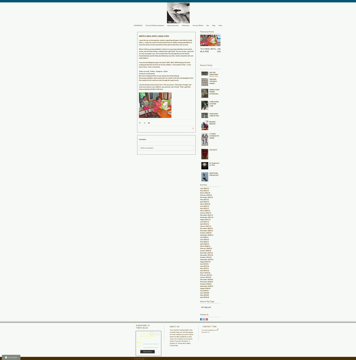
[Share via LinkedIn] (149, 123)
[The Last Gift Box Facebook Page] (218, 329)
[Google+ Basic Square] (207, 319)
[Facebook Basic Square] (201, 319)
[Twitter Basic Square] (204, 319)
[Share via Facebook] (140, 123)
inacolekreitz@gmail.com (210, 330)
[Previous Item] (203, 40)
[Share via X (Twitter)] (144, 123)
